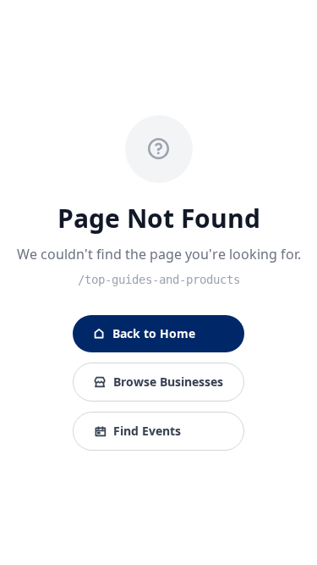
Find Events (147, 431)
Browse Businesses (168, 382)
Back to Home (153, 333)
